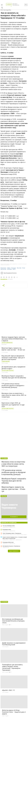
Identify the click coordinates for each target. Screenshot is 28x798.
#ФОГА (14, 269)
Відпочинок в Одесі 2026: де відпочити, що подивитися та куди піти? (13, 404)
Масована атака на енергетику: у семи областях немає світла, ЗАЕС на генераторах (14, 395)
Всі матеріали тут (14, 516)
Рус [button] (26, 4)
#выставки (19, 268)
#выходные (13, 268)
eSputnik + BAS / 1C (8, 690)
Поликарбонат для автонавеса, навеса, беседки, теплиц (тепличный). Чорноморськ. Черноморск (12, 667)
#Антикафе (9, 269)
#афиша (8, 268)
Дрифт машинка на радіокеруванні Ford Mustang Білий (14, 644)
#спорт (23, 268)
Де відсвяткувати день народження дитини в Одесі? (13, 368)
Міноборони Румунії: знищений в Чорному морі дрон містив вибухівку (14, 377)
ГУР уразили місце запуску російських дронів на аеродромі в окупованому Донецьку (13, 385)
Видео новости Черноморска (10, 506)
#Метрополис (3, 269)
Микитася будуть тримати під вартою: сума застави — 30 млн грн (13, 349)
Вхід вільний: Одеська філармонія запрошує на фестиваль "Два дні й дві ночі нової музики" (13, 357)
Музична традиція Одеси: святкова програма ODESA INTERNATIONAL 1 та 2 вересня (14, 339)
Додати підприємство (14, 551)
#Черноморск (3, 268)
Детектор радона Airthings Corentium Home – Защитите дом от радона (14, 712)
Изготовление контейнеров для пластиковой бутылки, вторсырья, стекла (13, 621)
